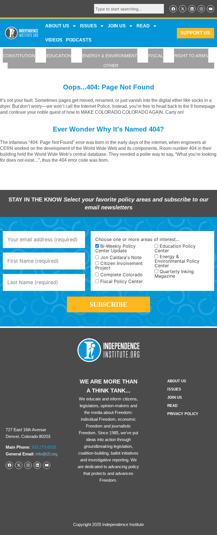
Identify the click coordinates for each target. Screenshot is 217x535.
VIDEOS (53, 40)
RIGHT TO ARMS (191, 55)
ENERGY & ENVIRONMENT (109, 55)
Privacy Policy (182, 414)
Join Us (174, 397)
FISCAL (155, 55)
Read (172, 406)
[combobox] (129, 9)
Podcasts (79, 40)
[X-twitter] (182, 8)
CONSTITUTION (19, 55)
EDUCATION (58, 55)
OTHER (110, 65)
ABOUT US (57, 25)
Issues (88, 25)
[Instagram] (201, 8)
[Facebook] (173, 8)
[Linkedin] (192, 8)
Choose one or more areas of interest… (137, 239)
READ (143, 25)
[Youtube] (210, 8)
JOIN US (117, 25)
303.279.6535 (43, 447)
